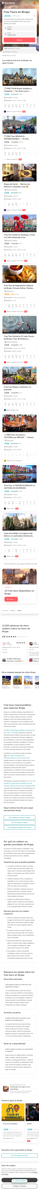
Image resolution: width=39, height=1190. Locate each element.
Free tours (5, 610)
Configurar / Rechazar (19, 1186)
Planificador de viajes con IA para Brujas (20, 1088)
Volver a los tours (20, 1181)
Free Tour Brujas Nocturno (19, 1156)
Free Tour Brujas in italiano (19, 823)
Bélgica (13, 610)
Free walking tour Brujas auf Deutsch (19, 827)
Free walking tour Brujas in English (19, 818)
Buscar (19, 40)
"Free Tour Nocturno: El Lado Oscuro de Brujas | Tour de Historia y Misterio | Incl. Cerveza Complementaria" (19, 783)
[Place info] (34, 16)
